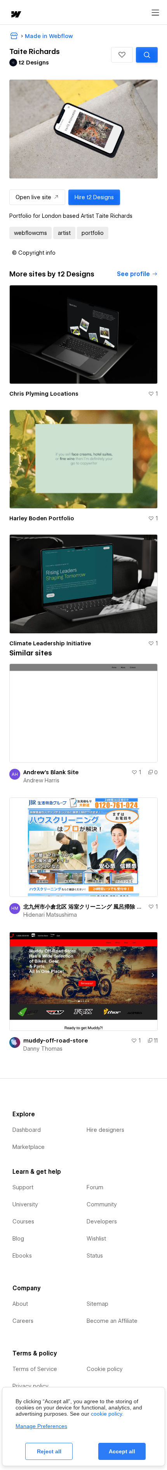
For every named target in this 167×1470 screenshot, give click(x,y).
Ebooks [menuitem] (22, 1256)
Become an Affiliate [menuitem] (112, 1321)
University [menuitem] (25, 1204)
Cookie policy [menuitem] (105, 1369)
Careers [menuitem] (22, 1321)
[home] (15, 15)
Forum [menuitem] (95, 1187)
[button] (122, 55)
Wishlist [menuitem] (96, 1238)
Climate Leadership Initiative (50, 643)
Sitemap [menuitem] (97, 1304)
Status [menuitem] (95, 1256)
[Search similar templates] (147, 55)
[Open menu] (155, 12)
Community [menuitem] (102, 1204)
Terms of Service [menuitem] (34, 1369)
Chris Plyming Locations (43, 394)
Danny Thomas (43, 1049)
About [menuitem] (20, 1304)
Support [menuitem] (22, 1187)
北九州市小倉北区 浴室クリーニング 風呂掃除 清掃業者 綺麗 (84, 907)
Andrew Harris (41, 780)
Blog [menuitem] (18, 1238)
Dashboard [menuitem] (26, 1130)
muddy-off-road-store (55, 1040)
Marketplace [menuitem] (28, 1147)
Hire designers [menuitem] (105, 1130)
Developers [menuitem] (102, 1221)
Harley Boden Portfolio (41, 518)
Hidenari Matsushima (50, 915)
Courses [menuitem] (23, 1221)
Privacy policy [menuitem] (30, 1386)
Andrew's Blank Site (50, 772)
